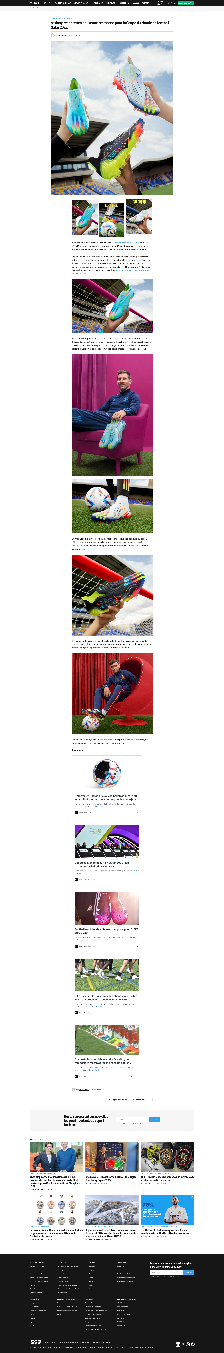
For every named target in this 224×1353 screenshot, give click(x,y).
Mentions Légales (127, 1347)
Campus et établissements (67, 1307)
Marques (33, 1303)
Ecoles (32, 1326)
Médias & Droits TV (65, 1281)
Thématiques (122, 1262)
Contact (117, 1347)
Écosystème (34, 1299)
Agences (33, 1322)
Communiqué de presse (93, 1314)
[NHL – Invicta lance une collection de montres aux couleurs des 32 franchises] (167, 1157)
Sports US (173, 1173)
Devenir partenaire (54, 1347)
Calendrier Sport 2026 (38, 1270)
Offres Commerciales (125, 1281)
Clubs (32, 1314)
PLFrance (120, 1318)
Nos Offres (89, 1299)
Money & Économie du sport (68, 1285)
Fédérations (34, 1307)
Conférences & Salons (125, 1274)
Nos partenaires (67, 1347)
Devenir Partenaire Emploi (94, 1307)
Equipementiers (61, 18)
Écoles (59, 1303)
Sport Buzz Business (37, 1262)
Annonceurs (42, 1347)
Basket (91, 1274)
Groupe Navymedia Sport (127, 1299)
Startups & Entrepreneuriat (68, 1270)
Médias (32, 1318)
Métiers (60, 1314)
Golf (90, 1289)
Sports (92, 1262)
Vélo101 (119, 1303)
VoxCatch (120, 1310)
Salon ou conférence (92, 1318)
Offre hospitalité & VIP (93, 1326)
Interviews (34, 1285)
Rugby (91, 1270)
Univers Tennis (122, 1307)
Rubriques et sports (37, 1266)
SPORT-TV (121, 1322)
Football (70, 18)
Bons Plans (34, 1289)
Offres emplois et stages (39, 1281)
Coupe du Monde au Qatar (125, 242)
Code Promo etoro (36, 1293)
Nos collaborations (81, 1347)
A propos (33, 1347)
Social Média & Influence (169, 1227)
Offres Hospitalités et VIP (126, 1277)
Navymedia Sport (89, 1342)
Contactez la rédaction (104, 1347)
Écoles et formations (37, 1274)
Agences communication (39, 1277)
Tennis (91, 1277)
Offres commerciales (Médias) (96, 1329)
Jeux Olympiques (40, 1173)
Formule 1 (92, 1281)
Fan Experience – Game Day (68, 1266)
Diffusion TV (121, 1270)
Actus (54, 18)
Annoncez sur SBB (186, 3)
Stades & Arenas (108, 1227)
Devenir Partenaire (92, 1303)
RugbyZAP (121, 1326)
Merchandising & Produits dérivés (158, 1173)
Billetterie (121, 1266)
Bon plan (88, 1322)
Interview (157, 1227)
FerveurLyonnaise (123, 1314)
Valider (154, 1119)
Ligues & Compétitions (38, 1310)
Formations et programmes (67, 1310)
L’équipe (92, 1347)
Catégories (62, 1262)
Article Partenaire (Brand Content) (98, 1310)
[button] (31, 3)
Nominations (51, 1173)
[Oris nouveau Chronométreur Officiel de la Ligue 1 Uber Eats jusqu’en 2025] (112, 1157)
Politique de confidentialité (144, 1347)
